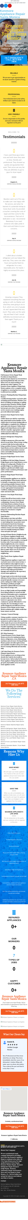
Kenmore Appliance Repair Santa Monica (12, 14)
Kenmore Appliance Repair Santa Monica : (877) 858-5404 (12, 1146)
